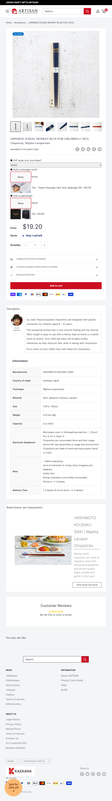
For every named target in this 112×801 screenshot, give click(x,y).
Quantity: (15, 245)
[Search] (87, 11)
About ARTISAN (69, 675)
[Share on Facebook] (77, 149)
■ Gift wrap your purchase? (25, 160)
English (10, 761)
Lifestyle (10, 689)
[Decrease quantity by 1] (26, 245)
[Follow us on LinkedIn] (88, 149)
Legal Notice (13, 719)
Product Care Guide (72, 680)
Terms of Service (15, 699)
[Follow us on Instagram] (93, 774)
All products (20, 22)
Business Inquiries (15, 747)
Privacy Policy (13, 724)
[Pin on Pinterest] (94, 149)
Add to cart (56, 285)
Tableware (11, 675)
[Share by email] (100, 149)
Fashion (10, 694)
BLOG (64, 689)
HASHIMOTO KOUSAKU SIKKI (24, 149)
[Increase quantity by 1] (44, 245)
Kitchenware (13, 680)
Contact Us (12, 738)
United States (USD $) (34, 761)
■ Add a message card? (23, 169)
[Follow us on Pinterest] (99, 774)
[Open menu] (7, 11)
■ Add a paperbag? (21, 195)
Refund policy (13, 703)
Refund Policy (13, 728)
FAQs (64, 685)
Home (8, 22)
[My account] (97, 11)
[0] (104, 11)
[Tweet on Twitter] (83, 149)
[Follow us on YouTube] (104, 774)
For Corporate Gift (16, 743)
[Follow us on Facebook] (82, 774)
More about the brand (87, 585)
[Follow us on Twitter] (87, 774)
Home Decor (13, 685)
